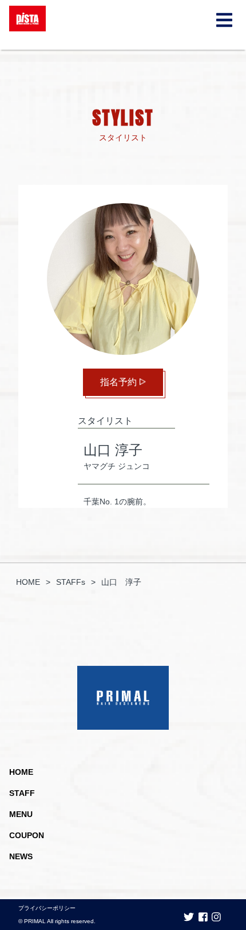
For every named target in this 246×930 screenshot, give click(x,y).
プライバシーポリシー (47, 908)
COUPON (26, 835)
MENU (21, 814)
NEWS (21, 856)
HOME (21, 772)
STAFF (22, 793)
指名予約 (118, 382)
